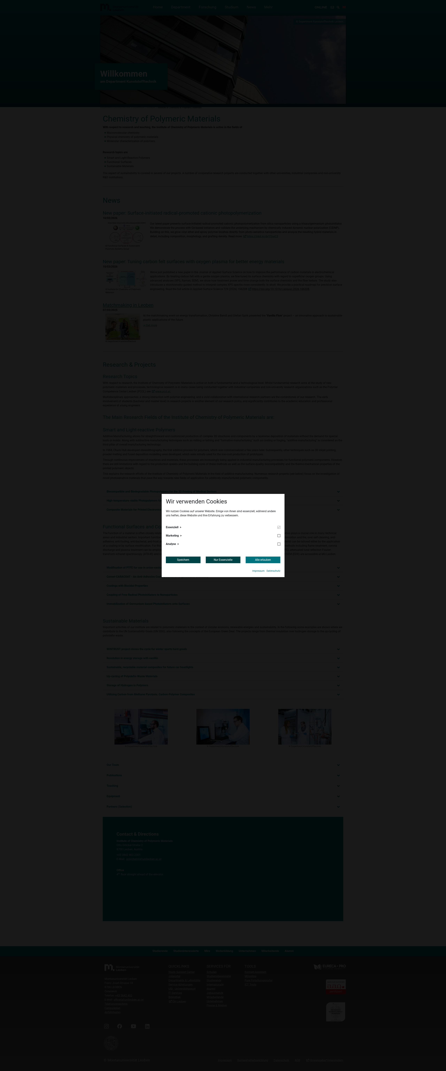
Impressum (258, 570)
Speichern (183, 559)
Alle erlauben (263, 559)
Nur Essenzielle (223, 559)
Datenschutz (273, 570)
